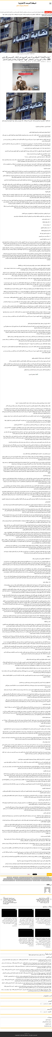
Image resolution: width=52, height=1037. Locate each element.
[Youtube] (25, 1033)
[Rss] (28, 1033)
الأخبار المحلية (44, 14)
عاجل (33, 61)
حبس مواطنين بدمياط (36, 880)
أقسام (50, 1003)
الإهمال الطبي (10, 877)
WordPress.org (47, 1026)
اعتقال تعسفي (16, 877)
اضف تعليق (27, 61)
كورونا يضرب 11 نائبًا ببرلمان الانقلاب (9, 880)
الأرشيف (49, 1011)
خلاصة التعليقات (48, 1023)
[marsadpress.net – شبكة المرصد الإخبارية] (26, 4)
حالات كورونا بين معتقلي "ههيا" (46, 880)
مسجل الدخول (36, 954)
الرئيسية (49, 14)
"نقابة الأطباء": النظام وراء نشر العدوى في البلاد (41, 877)
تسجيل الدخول (48, 1019)
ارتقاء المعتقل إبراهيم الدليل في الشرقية (26, 877)
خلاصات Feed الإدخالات (46, 1021)
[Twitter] (26, 1033)
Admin (48, 61)
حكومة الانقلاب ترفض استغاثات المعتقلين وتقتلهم (24, 880)
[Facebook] (27, 1033)
